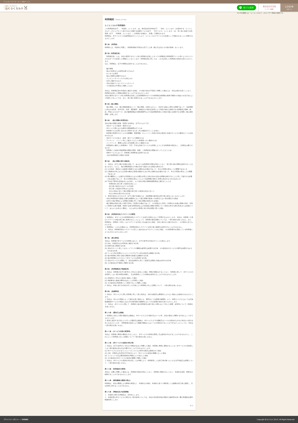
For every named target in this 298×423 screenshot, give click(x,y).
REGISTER (269, 7)
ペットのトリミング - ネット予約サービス (16, 2)
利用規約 (25, 419)
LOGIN (289, 7)
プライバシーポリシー (11, 419)
